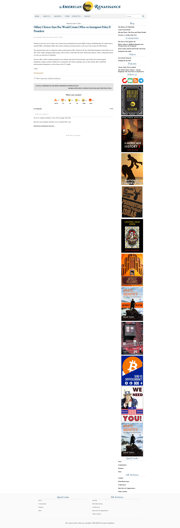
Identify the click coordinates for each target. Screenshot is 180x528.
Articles (120, 478)
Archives (57, 16)
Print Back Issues (123, 481)
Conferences (122, 485)
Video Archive (122, 491)
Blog (132, 23)
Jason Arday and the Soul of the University (132, 49)
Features (121, 468)
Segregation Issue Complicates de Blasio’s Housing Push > (90, 88)
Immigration (43, 78)
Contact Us (76, 16)
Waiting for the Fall (124, 60)
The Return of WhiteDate (126, 27)
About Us (46, 16)
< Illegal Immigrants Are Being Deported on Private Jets (56, 86)
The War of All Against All (126, 42)
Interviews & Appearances (126, 488)
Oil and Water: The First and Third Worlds (132, 32)
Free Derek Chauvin (124, 58)
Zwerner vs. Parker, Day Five (127, 35)
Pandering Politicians (54, 78)
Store (67, 16)
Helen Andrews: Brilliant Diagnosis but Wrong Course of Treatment (130, 45)
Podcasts (132, 63)
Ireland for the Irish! (124, 51)
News (119, 461)
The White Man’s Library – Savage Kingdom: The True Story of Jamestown (131, 70)
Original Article (38, 73)
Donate (87, 16)
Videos (132, 54)
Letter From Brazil (124, 30)
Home (37, 16)
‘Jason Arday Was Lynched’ (127, 67)
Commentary (132, 38)
